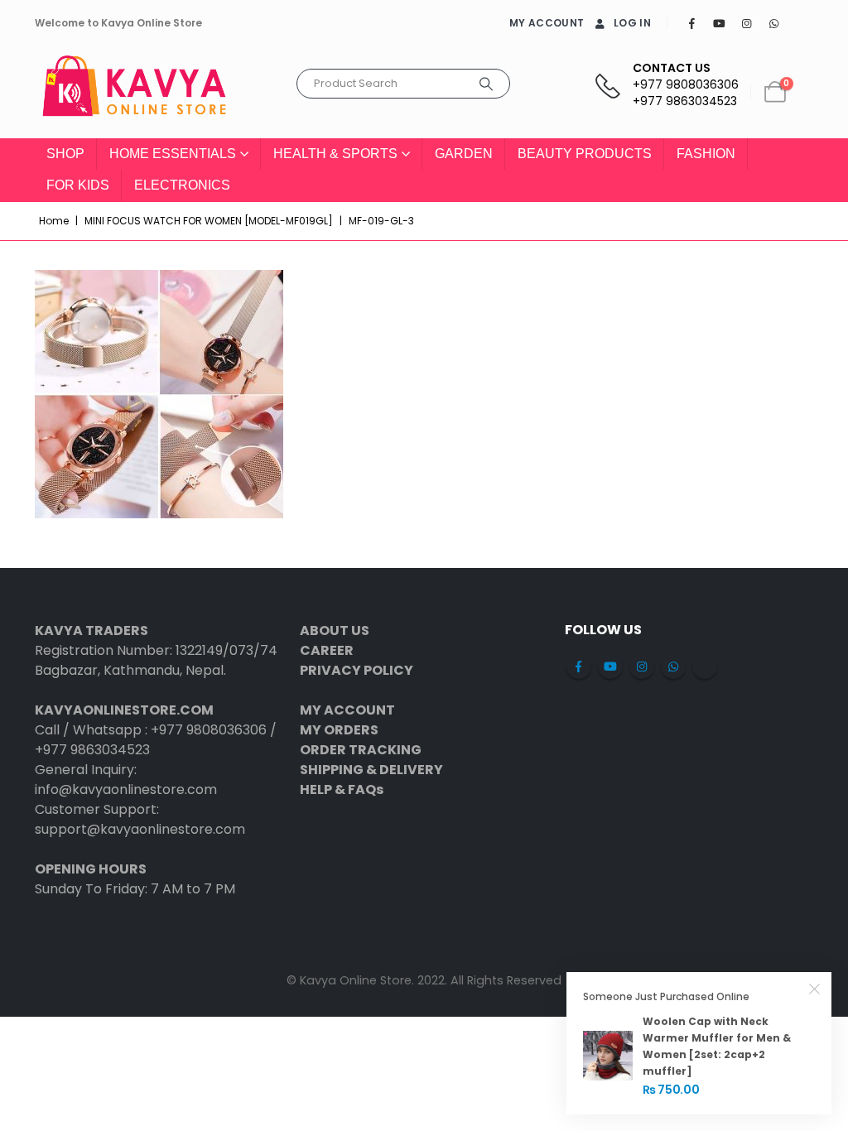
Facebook (578, 666)
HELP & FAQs (341, 789)
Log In (632, 23)
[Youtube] (718, 23)
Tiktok (704, 666)
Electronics (182, 185)
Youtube (610, 666)
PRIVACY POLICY (356, 670)
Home (54, 221)
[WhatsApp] (773, 23)
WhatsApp (673, 666)
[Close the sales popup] (815, 989)
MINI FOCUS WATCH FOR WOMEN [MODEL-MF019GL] (208, 221)
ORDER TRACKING (361, 749)
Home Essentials (172, 154)
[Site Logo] (134, 92)
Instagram (641, 666)
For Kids (77, 185)
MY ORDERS (339, 729)
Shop (65, 154)
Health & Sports (335, 154)
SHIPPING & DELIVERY (371, 769)
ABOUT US (334, 630)
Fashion (706, 154)
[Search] (486, 84)
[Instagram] (746, 23)
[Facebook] (691, 23)
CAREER (327, 650)
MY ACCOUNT (546, 23)
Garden (464, 154)
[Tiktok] (800, 23)
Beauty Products (585, 154)
